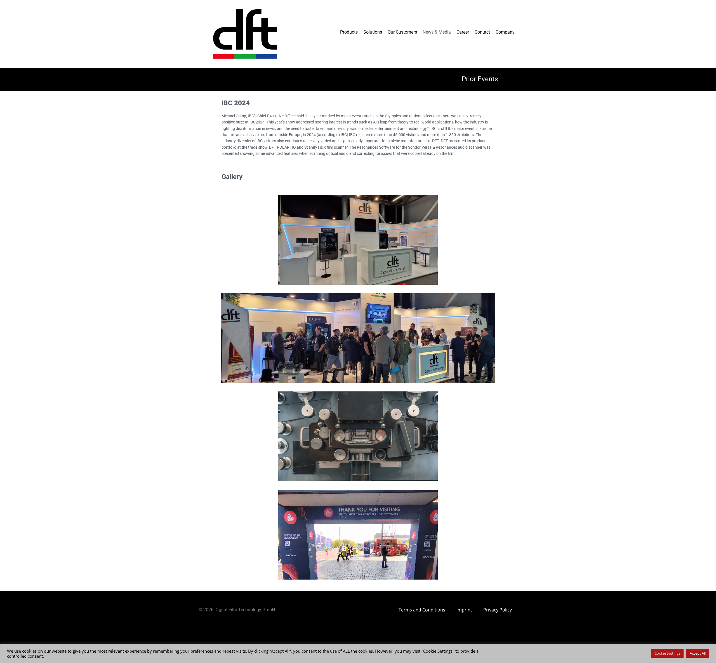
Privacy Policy (497, 610)
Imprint (464, 610)
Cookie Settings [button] (667, 653)
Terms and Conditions (422, 610)
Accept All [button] (698, 653)
